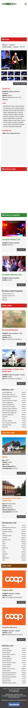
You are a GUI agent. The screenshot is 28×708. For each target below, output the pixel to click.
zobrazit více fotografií (20, 83)
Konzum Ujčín (7, 590)
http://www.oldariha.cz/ (13, 133)
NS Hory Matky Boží (10, 330)
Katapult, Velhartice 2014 (12, 275)
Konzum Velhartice (9, 627)
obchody (11, 593)
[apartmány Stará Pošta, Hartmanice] (14, 487)
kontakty (11, 690)
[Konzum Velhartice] (14, 616)
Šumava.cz (4, 44)
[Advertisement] (14, 23)
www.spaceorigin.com (21, 700)
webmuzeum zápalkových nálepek (9, 695)
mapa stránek (16, 690)
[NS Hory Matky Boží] (14, 319)
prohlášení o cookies (18, 694)
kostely (23, 374)
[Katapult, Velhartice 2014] (14, 263)
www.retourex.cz (12, 700)
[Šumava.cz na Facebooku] (14, 704)
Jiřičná (4, 457)
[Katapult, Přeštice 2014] (4, 73)
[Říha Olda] (14, 60)
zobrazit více (21, 249)
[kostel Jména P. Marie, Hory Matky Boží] (14, 358)
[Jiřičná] (14, 446)
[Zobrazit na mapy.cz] (5, 99)
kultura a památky (6, 46)
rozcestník (12, 44)
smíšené (17, 593)
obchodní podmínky (9, 694)
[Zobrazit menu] (26, 4)
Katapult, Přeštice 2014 (11, 239)
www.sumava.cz (5, 700)
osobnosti (15, 46)
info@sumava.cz (15, 691)
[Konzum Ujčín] (14, 579)
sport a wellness (13, 333)
